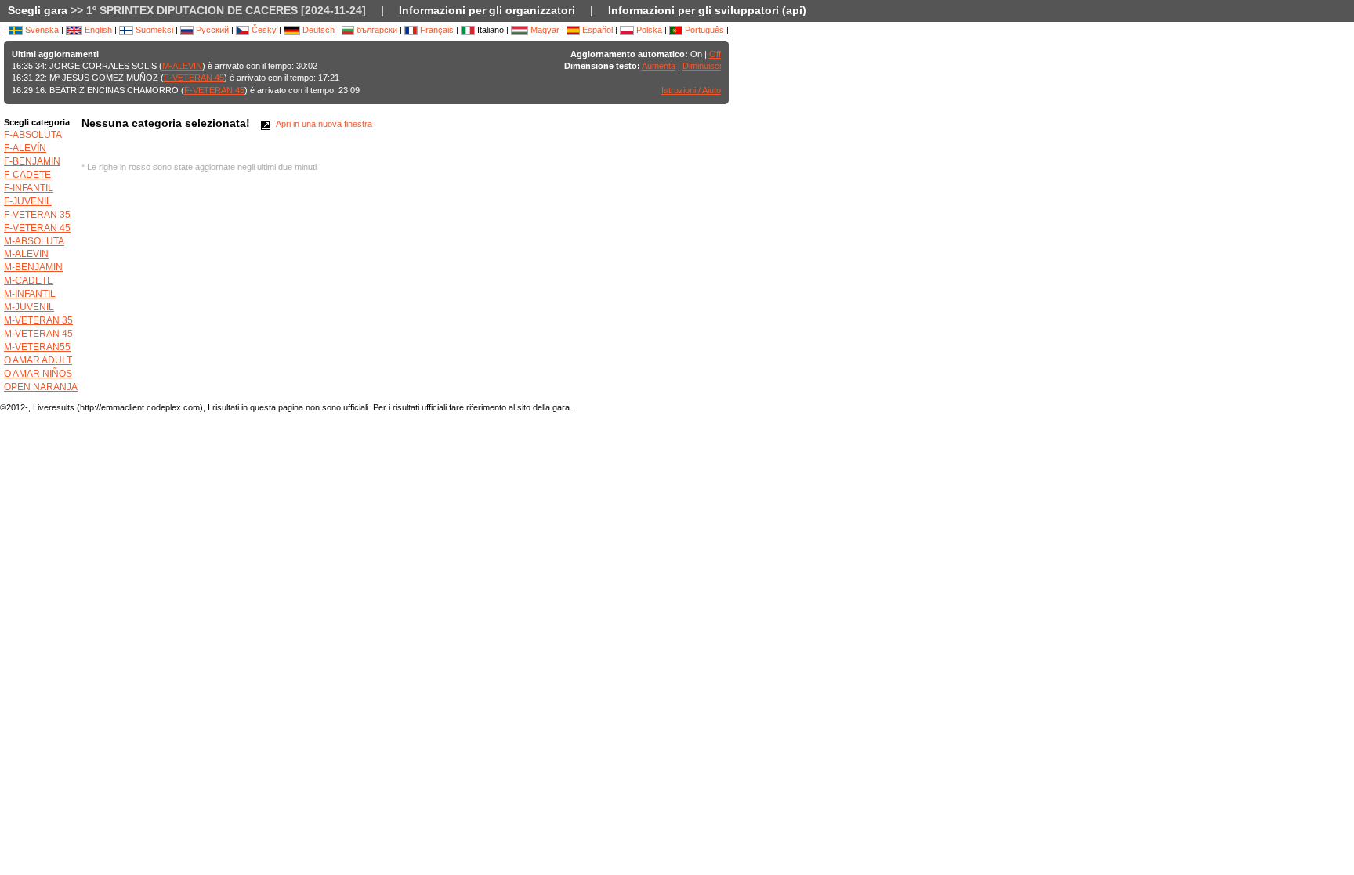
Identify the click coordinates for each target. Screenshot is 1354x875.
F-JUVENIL (28, 201)
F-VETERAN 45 (194, 77)
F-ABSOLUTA (33, 134)
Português (703, 29)
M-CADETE (28, 280)
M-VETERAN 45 (38, 333)
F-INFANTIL (28, 188)
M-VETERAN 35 (38, 320)
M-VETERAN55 (37, 347)
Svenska (41, 29)
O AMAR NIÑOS (38, 373)
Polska (648, 29)
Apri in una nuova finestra (323, 123)
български (375, 29)
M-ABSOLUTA (34, 241)
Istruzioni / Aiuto (691, 90)
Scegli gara (37, 10)
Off (715, 54)
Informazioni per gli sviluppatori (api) (707, 10)
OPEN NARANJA (41, 386)
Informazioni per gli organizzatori (487, 10)
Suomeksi (153, 29)
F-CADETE (27, 174)
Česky (263, 29)
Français (436, 29)
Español (596, 29)
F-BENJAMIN (32, 161)
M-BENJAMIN (33, 267)
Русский (211, 29)
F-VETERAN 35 (37, 214)
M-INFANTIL (30, 293)
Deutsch (317, 29)
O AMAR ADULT (38, 360)
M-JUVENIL (29, 307)
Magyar (543, 29)
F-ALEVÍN (25, 148)
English (97, 29)
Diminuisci (701, 66)
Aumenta (658, 66)
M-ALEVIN (182, 66)
